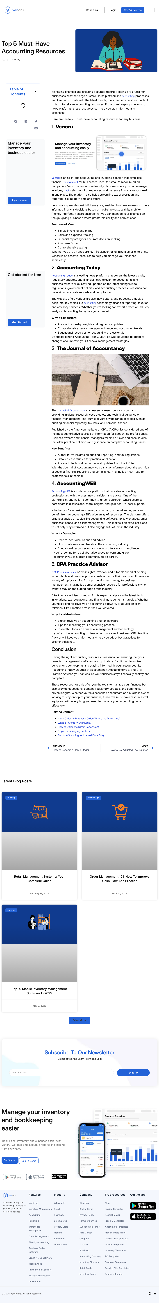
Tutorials (84, 1244)
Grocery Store (61, 1226)
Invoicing (33, 1203)
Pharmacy (59, 1215)
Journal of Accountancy (71, 410)
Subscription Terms (90, 1226)
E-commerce (60, 1220)
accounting (128, 96)
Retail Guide (86, 1268)
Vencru (56, 177)
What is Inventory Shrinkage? (74, 722)
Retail (57, 1209)
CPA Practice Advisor (64, 572)
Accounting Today (62, 275)
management (70, 182)
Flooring (58, 1232)
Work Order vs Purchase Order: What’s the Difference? (89, 718)
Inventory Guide (88, 1274)
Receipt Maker (112, 1215)
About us (84, 1203)
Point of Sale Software (40, 1269)
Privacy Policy (87, 1215)
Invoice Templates (114, 1244)
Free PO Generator (114, 1220)
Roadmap (84, 1250)
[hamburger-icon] (151, 10)
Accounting (35, 1215)
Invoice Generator (114, 1209)
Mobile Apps (35, 1263)
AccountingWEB (61, 491)
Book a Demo (86, 1209)
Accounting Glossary (90, 1256)
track (67, 190)
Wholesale (59, 1203)
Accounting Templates (116, 1226)
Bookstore (59, 1238)
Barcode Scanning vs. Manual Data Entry (81, 735)
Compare (84, 1238)
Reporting (34, 1220)
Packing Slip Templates (117, 1268)
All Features (35, 1281)
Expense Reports (114, 1274)
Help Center (86, 1232)
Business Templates (115, 1262)
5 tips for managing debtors (74, 731)
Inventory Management (40, 1209)
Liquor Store (60, 1244)
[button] (35, 91)
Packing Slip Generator (117, 1238)
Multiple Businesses (39, 1275)
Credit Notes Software (40, 1257)
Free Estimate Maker (115, 1232)
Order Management (39, 1236)
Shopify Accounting (39, 1242)
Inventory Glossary (89, 1262)
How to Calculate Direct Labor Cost (78, 726)
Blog (107, 1203)
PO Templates (112, 1256)
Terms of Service (88, 1220)
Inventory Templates (115, 1250)
